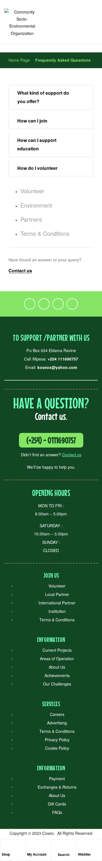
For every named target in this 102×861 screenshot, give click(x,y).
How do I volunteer (37, 168)
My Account (36, 854)
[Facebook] (29, 304)
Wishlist (84, 854)
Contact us (71, 454)
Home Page (19, 60)
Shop (6, 854)
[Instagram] (58, 304)
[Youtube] (72, 304)
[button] (51, 97)
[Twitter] (44, 304)
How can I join (32, 120)
